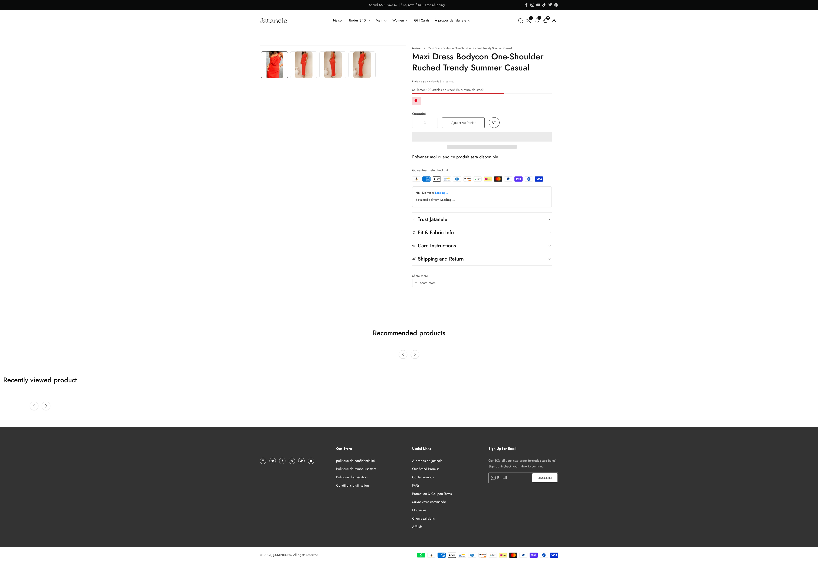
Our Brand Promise (425, 468)
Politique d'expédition (351, 477)
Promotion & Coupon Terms (432, 493)
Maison (338, 20)
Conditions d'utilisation (352, 485)
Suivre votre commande (429, 501)
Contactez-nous (423, 477)
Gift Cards (421, 20)
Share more (428, 283)
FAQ (415, 485)
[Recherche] (520, 20)
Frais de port (420, 81)
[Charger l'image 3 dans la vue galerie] (332, 64)
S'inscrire (545, 478)
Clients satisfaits (423, 518)
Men (379, 20)
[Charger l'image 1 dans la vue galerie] (274, 64)
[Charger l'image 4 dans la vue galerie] (362, 64)
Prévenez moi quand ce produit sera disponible (455, 157)
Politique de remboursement (356, 468)
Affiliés (417, 526)
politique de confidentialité (355, 460)
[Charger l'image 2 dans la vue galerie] (303, 64)
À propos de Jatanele (451, 20)
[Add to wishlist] (494, 122)
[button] (482, 137)
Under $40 (358, 20)
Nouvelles (419, 510)
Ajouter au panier (463, 123)
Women (398, 20)
